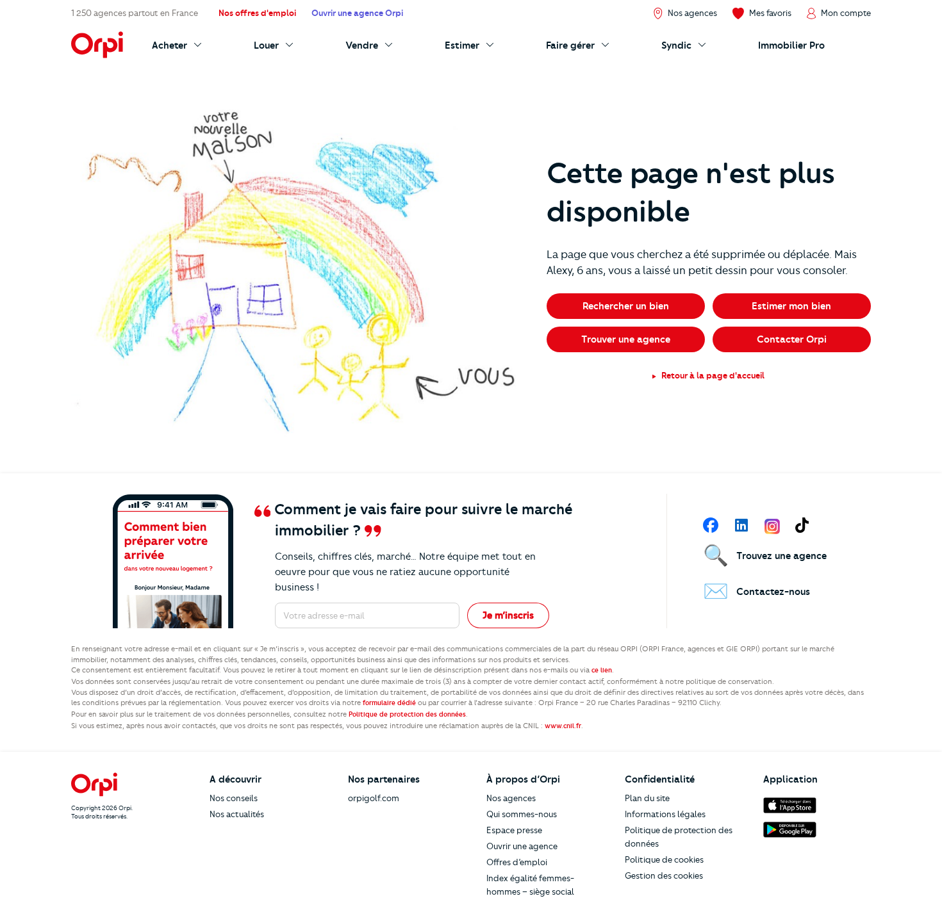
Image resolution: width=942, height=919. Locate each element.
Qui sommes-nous (521, 814)
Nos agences (511, 798)
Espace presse (514, 830)
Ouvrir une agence (522, 846)
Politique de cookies (664, 859)
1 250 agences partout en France (134, 13)
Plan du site (647, 798)
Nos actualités (237, 814)
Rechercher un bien (626, 306)
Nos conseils (234, 798)
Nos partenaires (384, 779)
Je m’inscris (508, 615)
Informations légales (665, 814)
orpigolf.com (373, 798)
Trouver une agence (625, 339)
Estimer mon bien (791, 306)
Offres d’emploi (516, 862)
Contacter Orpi (792, 339)
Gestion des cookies (664, 875)
